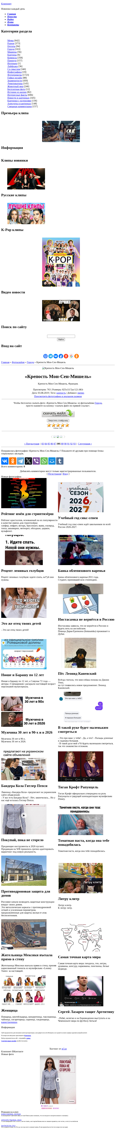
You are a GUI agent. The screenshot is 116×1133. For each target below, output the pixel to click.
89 (62, 443)
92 (71, 443)
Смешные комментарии (19, 106)
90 (65, 443)
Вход (65, 474)
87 (55, 443)
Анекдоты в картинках (19, 103)
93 (74, 443)
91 (68, 443)
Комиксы (12, 57)
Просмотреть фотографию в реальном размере (58, 396)
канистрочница (9, 1022)
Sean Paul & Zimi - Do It (8, 1125)
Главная (5, 362)
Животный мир (15, 86)
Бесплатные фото (16, 89)
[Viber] (36, 461)
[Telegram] (20, 461)
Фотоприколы (14, 75)
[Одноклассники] (12, 461)
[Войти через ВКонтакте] (55, 356)
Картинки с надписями (19, 100)
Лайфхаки (12, 66)
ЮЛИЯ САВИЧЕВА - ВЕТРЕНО (11, 1114)
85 (49, 443)
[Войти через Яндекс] (66, 356)
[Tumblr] (59, 461)
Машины (12, 52)
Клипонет (6, 3)
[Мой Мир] (52, 461)
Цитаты (11, 46)
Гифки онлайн (14, 77)
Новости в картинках (18, 98)
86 (52, 443)
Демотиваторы (15, 83)
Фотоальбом (18, 362)
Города (10, 49)
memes (80, 393)
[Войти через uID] (45, 356)
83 (43, 443)
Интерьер (12, 63)
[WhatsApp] (44, 461)
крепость (61, 393)
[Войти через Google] (71, 356)
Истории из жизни (17, 92)
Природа (11, 60)
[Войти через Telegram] (50, 356)
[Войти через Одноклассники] (76, 356)
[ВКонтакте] (4, 461)
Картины (12, 55)
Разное (10, 43)
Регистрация (54, 474)
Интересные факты (17, 95)
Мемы (10, 40)
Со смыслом (13, 69)
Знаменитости (14, 80)
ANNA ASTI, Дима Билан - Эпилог (11, 1120)
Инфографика (14, 72)
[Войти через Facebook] (61, 356)
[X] (28, 461)
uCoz (64, 1048)
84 (46, 443)
